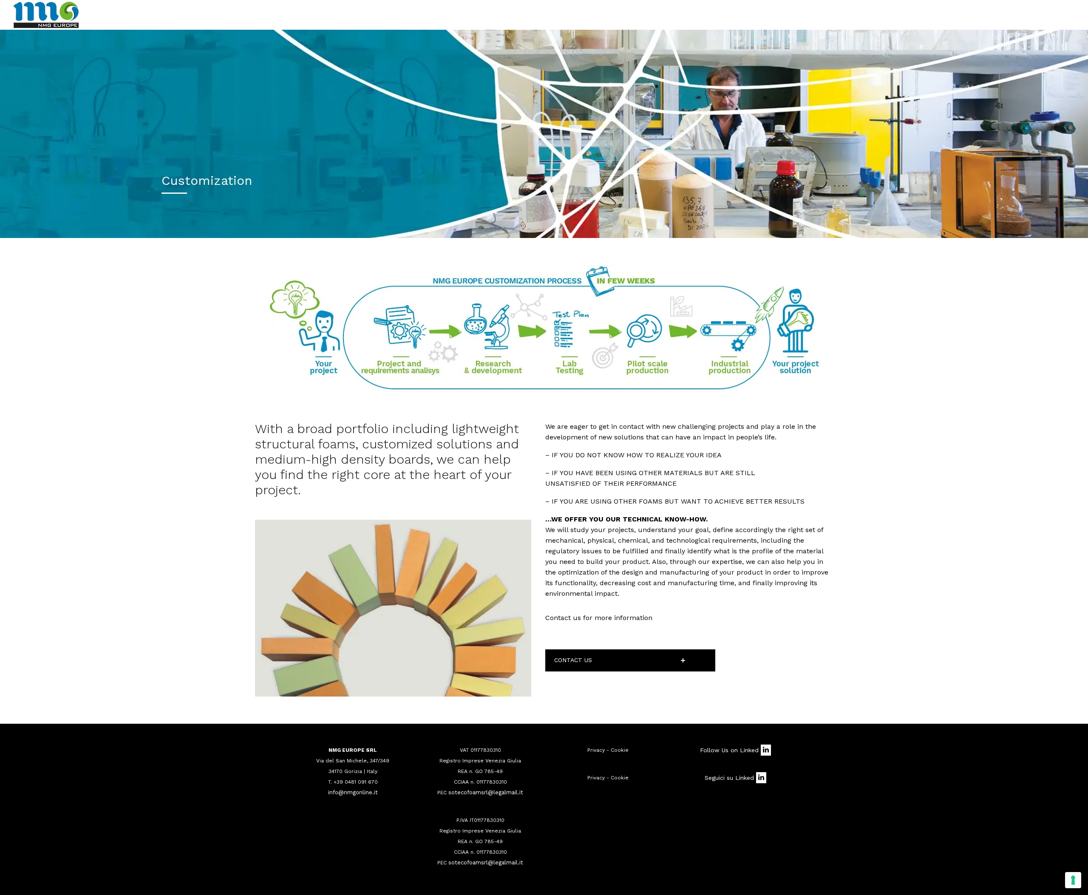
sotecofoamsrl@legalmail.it (485, 792)
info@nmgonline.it (353, 792)
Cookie (620, 750)
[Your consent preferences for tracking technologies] (1073, 880)
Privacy (596, 750)
